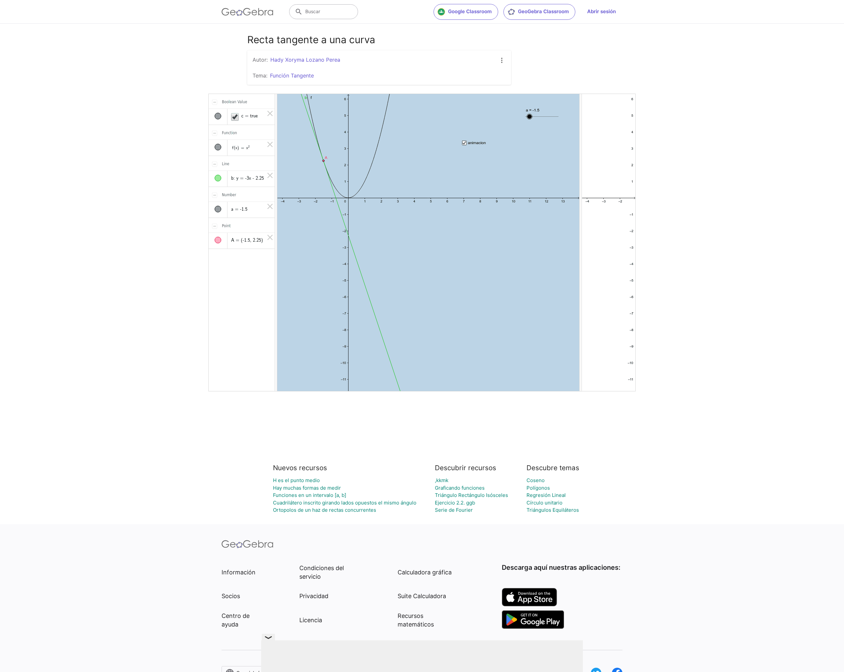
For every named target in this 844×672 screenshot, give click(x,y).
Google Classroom (470, 11)
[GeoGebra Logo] (247, 12)
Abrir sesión (601, 11)
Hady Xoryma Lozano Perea (305, 59)
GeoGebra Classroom (543, 11)
